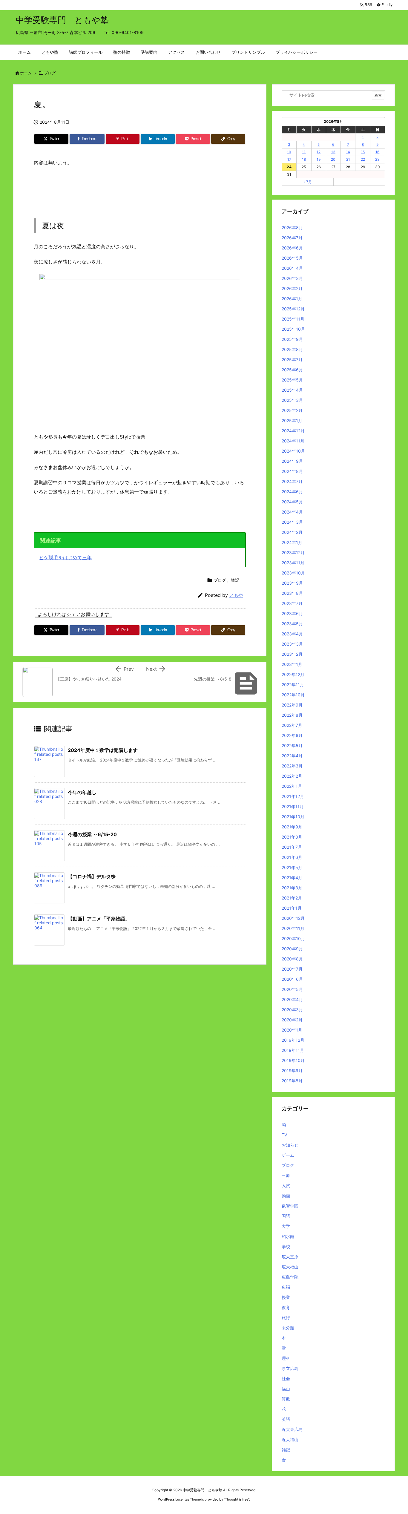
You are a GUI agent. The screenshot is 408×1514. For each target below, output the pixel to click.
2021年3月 (292, 887)
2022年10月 (293, 694)
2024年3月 (292, 522)
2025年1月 (292, 420)
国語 (286, 1216)
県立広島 (290, 1368)
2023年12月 (293, 552)
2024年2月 (292, 532)
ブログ (50, 73)
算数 (286, 1398)
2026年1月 (292, 298)
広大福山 (290, 1266)
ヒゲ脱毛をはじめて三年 (65, 557)
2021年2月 (292, 897)
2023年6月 (292, 613)
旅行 (286, 1317)
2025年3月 (292, 400)
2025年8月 (292, 349)
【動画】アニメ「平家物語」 (99, 919)
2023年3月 (292, 643)
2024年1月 (292, 542)
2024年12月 (293, 430)
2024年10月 (293, 450)
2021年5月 (292, 867)
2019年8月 (292, 1080)
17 (289, 159)
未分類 (288, 1327)
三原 (286, 1175)
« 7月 (307, 182)
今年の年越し (82, 792)
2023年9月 (292, 583)
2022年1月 (292, 786)
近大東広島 (292, 1429)
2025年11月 (293, 318)
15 (363, 152)
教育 (286, 1307)
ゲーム (288, 1155)
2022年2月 (292, 776)
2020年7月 (292, 968)
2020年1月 (292, 1029)
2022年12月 (293, 674)
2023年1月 (292, 664)
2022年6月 (292, 735)
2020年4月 (292, 999)
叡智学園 (290, 1205)
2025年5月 (292, 379)
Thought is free (236, 1499)
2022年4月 (292, 755)
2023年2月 (292, 654)
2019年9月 (292, 1070)
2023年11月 (293, 562)
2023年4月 (292, 633)
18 (304, 159)
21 (348, 159)
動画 (286, 1195)
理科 (286, 1358)
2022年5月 (292, 745)
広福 (286, 1287)
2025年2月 (292, 410)
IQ (284, 1124)
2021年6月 (292, 857)
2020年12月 (293, 918)
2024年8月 (292, 471)
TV (284, 1134)
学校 (286, 1246)
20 (333, 159)
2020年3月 (292, 1009)
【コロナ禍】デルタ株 (92, 876)
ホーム (26, 73)
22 (363, 159)
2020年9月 (292, 948)
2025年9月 (292, 339)
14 (348, 152)
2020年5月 (292, 989)
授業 (286, 1297)
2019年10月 (293, 1060)
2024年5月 (292, 501)
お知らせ (290, 1144)
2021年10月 (293, 816)
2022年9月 (292, 704)
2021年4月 (292, 877)
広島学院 (290, 1276)
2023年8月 (292, 593)
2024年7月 (292, 481)
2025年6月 (292, 369)
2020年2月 (292, 1019)
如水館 (288, 1236)
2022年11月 (293, 684)
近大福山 (290, 1439)
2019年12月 (293, 1040)
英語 (286, 1419)
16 (377, 152)
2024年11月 (293, 440)
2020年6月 (292, 979)
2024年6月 (292, 491)
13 (333, 152)
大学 (286, 1226)
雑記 (235, 580)
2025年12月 (293, 308)
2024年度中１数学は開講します (103, 750)
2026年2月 (292, 288)
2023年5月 (292, 623)
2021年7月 (292, 847)
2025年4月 (292, 390)
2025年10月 (293, 329)
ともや (236, 595)
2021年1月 (292, 908)
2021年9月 (292, 826)
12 (318, 152)
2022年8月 (292, 715)
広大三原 (290, 1256)
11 (304, 152)
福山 (286, 1388)
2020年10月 (293, 938)
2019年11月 (293, 1050)
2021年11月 (293, 806)
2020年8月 (292, 958)
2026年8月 (292, 227)
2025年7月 (292, 359)
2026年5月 (292, 257)
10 (289, 152)
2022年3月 (292, 765)
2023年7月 (292, 603)
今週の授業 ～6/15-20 (92, 834)
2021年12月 (293, 796)
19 (318, 159)
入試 (286, 1185)
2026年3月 (292, 278)
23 (377, 159)
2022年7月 (292, 725)
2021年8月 (292, 836)
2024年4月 (292, 511)
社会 (286, 1378)
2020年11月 (293, 928)
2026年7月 (292, 237)
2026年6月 (292, 247)
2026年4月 (292, 268)
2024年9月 (292, 461)
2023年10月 (293, 572)
